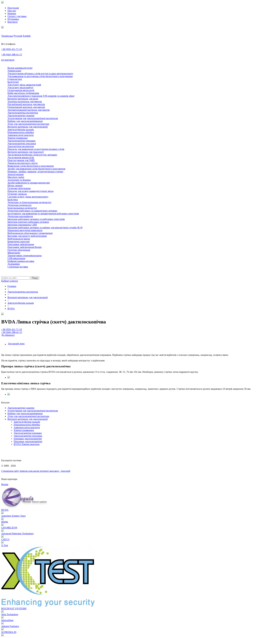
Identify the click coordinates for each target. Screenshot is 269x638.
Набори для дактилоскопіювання (24, 121)
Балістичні (13, 82)
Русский (18, 36)
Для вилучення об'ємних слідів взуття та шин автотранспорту (40, 73)
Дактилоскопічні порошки (21, 140)
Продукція (13, 8)
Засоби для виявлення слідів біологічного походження (36, 168)
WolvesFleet (7, 620)
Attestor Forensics (10, 626)
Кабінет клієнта (9, 281)
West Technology (9, 614)
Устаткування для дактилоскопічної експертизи (32, 118)
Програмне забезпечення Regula (24, 247)
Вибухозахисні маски (18, 238)
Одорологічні (14, 79)
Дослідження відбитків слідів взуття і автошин (32, 154)
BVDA (5, 510)
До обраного (8, 335)
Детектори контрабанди (20, 216)
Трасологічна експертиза (20, 146)
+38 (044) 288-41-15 (11, 54)
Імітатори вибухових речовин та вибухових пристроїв (36, 219)
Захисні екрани (15, 174)
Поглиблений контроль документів (26, 104)
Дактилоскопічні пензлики (21, 143)
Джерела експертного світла (22, 163)
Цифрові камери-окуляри (20, 261)
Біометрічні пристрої (18, 241)
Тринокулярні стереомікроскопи (24, 255)
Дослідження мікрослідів (20, 157)
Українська (7, 36)
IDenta (4, 521)
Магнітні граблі (15, 177)
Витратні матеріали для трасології (25, 152)
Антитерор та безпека (19, 180)
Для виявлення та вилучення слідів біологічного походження (40, 76)
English (27, 36)
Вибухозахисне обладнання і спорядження (29, 233)
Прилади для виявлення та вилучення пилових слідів (35, 149)
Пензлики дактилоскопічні (28, 441)
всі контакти (7, 59)
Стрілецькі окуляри (17, 266)
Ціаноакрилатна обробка (20, 132)
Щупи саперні (15, 185)
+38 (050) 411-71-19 (11, 49)
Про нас (11, 10)
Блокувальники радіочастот (22, 208)
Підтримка (13, 19)
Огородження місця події (20, 90)
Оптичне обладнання (18, 250)
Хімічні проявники (17, 138)
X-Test (4, 545)
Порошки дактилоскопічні (28, 438)
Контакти (12, 22)
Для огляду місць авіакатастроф (24, 84)
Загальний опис (16, 343)
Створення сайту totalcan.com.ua (18, 471)
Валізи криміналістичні (19, 68)
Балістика (12, 199)
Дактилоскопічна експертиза (22, 112)
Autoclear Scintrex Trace (13, 515)
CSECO (5, 539)
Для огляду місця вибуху (20, 87)
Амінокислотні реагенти (20, 135)
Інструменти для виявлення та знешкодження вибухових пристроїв (43, 213)
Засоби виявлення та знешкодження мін (28, 182)
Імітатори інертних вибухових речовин (28, 222)
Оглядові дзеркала (17, 194)
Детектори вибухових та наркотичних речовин (32, 210)
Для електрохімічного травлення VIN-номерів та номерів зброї (40, 96)
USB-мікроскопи (16, 258)
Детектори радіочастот (19, 205)
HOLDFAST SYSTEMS (13, 608)
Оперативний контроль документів (26, 107)
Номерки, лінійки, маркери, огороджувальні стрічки (35, 171)
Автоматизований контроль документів (28, 110)
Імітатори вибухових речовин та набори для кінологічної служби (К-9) (45, 227)
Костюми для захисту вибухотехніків (27, 236)
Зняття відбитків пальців (20, 129)
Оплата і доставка (16, 16)
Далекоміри (13, 264)
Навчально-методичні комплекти (24, 230)
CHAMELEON (9, 527)
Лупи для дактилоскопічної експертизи (28, 124)
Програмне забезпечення (20, 244)
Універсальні (14, 70)
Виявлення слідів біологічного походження (30, 166)
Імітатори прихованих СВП (22, 224)
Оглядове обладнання (19, 188)
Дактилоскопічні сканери (20, 115)
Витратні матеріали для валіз (22, 98)
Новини (11, 13)
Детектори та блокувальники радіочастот (29, 202)
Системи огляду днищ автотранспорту (27, 196)
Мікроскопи (13, 252)
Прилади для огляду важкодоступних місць (30, 191)
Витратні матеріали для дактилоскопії (27, 126)
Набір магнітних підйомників (23, 93)
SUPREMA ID (8, 632)
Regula (4, 484)
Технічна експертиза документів (24, 101)
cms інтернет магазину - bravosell (52, 471)
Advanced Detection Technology (17, 533)
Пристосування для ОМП (21, 160)
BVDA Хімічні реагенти (27, 444)
